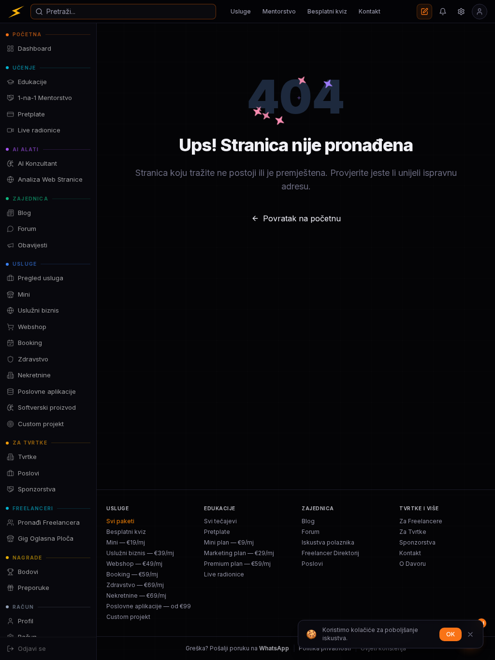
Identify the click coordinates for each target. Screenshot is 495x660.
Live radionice (224, 574)
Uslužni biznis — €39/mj (140, 553)
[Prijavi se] (479, 11)
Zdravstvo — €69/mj (135, 584)
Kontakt (369, 11)
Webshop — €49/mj (134, 563)
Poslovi (312, 563)
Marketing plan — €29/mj (239, 553)
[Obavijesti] (443, 11)
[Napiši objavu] (424, 11)
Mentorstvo (279, 11)
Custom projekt (128, 616)
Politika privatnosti (325, 648)
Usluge (241, 11)
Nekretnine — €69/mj (136, 595)
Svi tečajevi (220, 521)
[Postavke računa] (461, 11)
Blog (308, 521)
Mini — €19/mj (125, 542)
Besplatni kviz (327, 11)
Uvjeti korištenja (383, 648)
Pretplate (217, 531)
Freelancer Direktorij (330, 553)
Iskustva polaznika (328, 542)
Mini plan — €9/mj (229, 542)
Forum (311, 531)
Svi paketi (120, 521)
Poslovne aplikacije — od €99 (148, 606)
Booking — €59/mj (132, 574)
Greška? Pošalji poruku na (237, 648)
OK (450, 634)
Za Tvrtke (412, 531)
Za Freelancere (420, 521)
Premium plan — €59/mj (237, 563)
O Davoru (412, 563)
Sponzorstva (417, 542)
